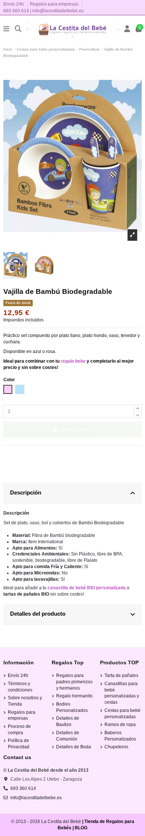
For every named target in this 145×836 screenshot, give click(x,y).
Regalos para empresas (54, 4)
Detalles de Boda (73, 746)
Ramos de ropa (120, 724)
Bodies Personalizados (72, 707)
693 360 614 (16, 10)
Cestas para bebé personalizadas (122, 713)
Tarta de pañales (121, 675)
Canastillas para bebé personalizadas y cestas (121, 693)
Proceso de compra (19, 729)
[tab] (72, 493)
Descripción (25, 492)
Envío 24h (14, 4)
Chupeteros (116, 746)
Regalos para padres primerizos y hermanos (74, 682)
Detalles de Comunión (67, 736)
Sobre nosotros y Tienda (25, 701)
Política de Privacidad (18, 743)
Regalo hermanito (74, 696)
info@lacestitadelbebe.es (58, 10)
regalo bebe (73, 361)
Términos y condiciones (20, 687)
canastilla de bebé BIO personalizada (87, 587)
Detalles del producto (37, 613)
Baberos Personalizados (120, 736)
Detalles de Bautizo (67, 721)
